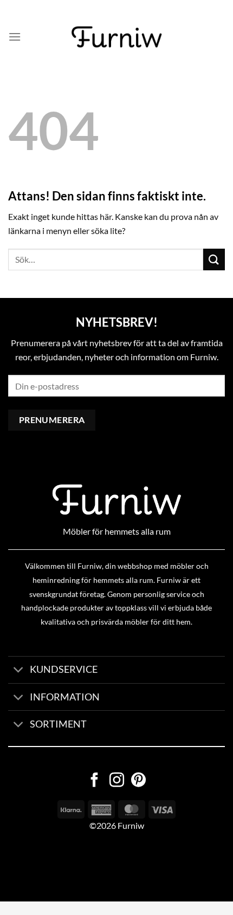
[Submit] (214, 259)
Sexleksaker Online (109, 866)
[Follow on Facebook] (94, 781)
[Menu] (14, 36)
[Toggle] (18, 671)
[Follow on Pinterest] (138, 781)
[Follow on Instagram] (116, 781)
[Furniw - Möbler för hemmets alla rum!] (117, 36)
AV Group (54, 866)
